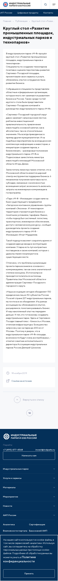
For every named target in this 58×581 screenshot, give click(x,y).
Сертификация (37, 524)
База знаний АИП (38, 530)
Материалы (9, 487)
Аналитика (9, 524)
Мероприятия (10, 496)
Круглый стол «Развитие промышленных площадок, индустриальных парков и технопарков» (43, 21)
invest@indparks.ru (45, 449)
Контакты (48, 12)
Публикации (21, 21)
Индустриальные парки (16, 469)
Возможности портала (15, 530)
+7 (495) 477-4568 (13, 449)
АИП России (9, 515)
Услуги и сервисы (12, 478)
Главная (7, 21)
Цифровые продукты (27, 12)
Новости (7, 506)
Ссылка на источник (21, 381)
